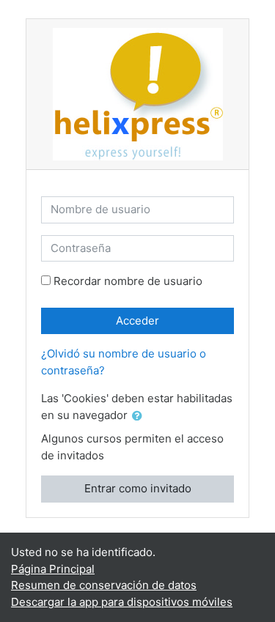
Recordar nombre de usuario (128, 281)
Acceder (137, 320)
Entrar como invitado (137, 488)
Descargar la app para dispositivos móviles (121, 602)
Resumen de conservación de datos (104, 585)
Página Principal (53, 569)
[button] (140, 416)
